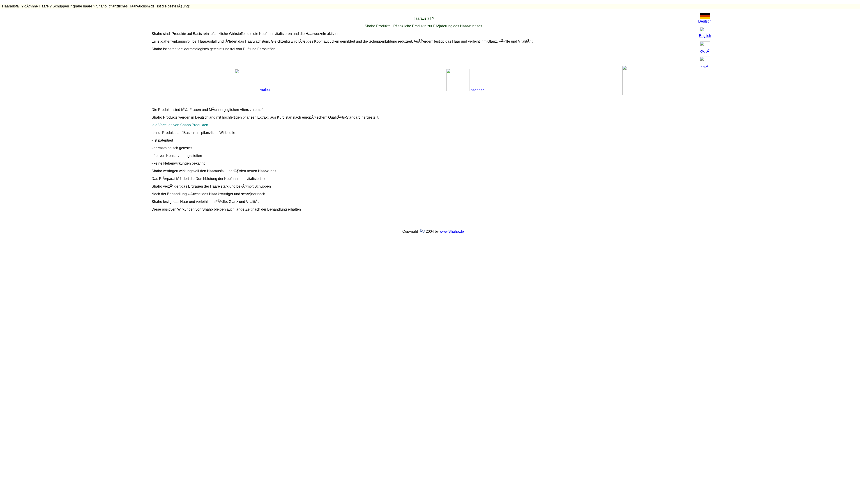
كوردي (705, 50)
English (705, 36)
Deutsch (705, 21)
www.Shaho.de (452, 231)
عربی (705, 65)
